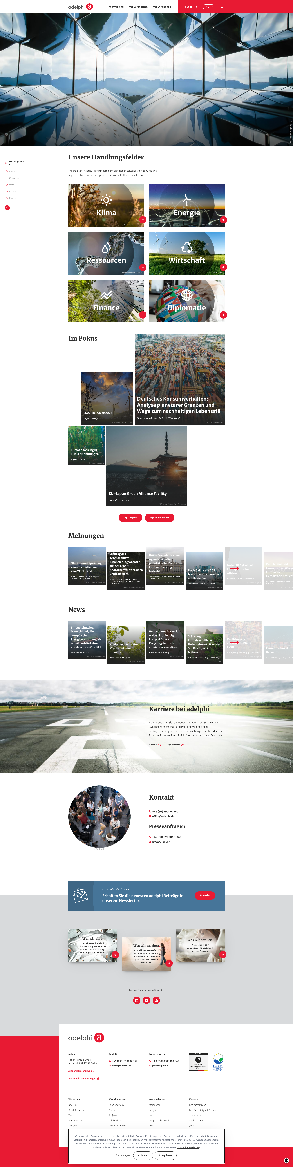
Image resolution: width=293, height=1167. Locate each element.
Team (71, 1115)
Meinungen (14, 178)
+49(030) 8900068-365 (165, 1061)
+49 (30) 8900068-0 (165, 811)
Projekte (113, 1115)
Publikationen (116, 1120)
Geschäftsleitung (77, 1110)
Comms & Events (117, 1125)
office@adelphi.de (163, 816)
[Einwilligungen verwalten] (286, 1160)
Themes (113, 1110)
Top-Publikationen (160, 517)
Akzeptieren (165, 1155)
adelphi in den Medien (160, 1120)
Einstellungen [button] (123, 1155)
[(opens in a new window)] (218, 1070)
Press (152, 1125)
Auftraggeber (75, 1120)
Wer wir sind (116, 6)
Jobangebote (173, 744)
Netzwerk (73, 1125)
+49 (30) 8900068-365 (166, 837)
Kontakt (12, 198)
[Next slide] (233, 568)
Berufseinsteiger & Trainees (203, 1110)
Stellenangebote (197, 1120)
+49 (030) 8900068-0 (124, 1061)
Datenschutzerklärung (188, 1147)
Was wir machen (138, 6)
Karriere (12, 191)
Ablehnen (143, 1155)
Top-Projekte (130, 517)
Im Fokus (13, 171)
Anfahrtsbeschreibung (80, 1070)
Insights (153, 1110)
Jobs (191, 1125)
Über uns (73, 1105)
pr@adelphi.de (161, 841)
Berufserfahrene (197, 1105)
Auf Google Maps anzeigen (82, 1078)
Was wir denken (161, 6)
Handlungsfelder (16, 163)
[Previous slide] (59, 568)
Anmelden (204, 895)
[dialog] (146, 1146)
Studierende (195, 1115)
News (11, 185)
